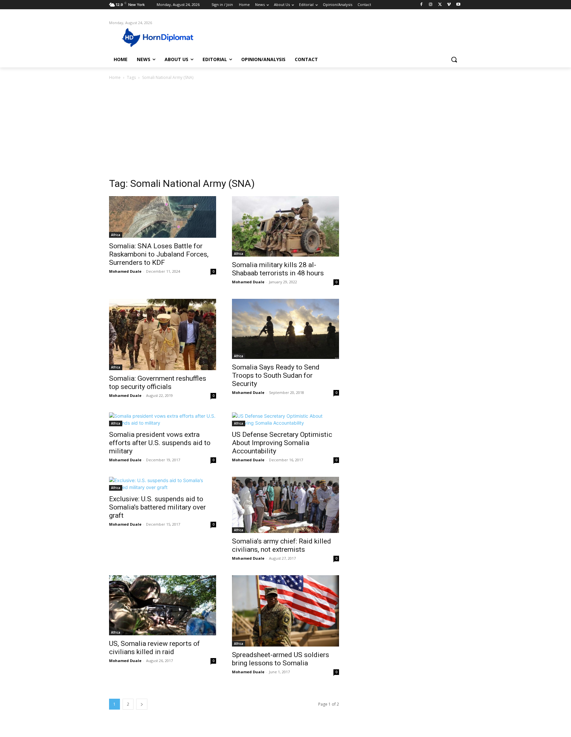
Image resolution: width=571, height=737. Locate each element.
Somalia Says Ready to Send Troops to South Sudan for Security (276, 375)
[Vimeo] (449, 5)
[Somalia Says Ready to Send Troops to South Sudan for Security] (285, 329)
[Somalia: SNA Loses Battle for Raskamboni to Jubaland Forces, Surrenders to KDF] (162, 217)
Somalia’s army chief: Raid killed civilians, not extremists (281, 545)
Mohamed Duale (125, 271)
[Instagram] (431, 5)
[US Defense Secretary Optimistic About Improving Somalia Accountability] (285, 419)
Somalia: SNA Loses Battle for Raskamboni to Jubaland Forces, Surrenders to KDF (159, 254)
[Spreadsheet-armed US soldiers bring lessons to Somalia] (285, 611)
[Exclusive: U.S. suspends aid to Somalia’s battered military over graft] (162, 484)
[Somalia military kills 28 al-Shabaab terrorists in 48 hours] (285, 226)
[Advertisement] (285, 131)
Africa (115, 234)
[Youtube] (458, 5)
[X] (440, 5)
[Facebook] (421, 5)
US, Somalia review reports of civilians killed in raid (154, 648)
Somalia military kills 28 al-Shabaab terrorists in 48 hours (278, 269)
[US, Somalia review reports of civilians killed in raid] (162, 605)
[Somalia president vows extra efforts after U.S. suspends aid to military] (162, 419)
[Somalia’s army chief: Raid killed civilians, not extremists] (285, 505)
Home (115, 77)
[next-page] (141, 704)
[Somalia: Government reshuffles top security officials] (162, 334)
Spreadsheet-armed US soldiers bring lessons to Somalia (280, 659)
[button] (454, 59)
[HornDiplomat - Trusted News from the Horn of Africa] (162, 37)
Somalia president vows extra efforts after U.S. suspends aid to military (159, 443)
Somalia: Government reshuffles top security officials (157, 382)
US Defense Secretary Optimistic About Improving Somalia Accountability (282, 443)
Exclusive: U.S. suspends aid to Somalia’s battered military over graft (157, 507)
